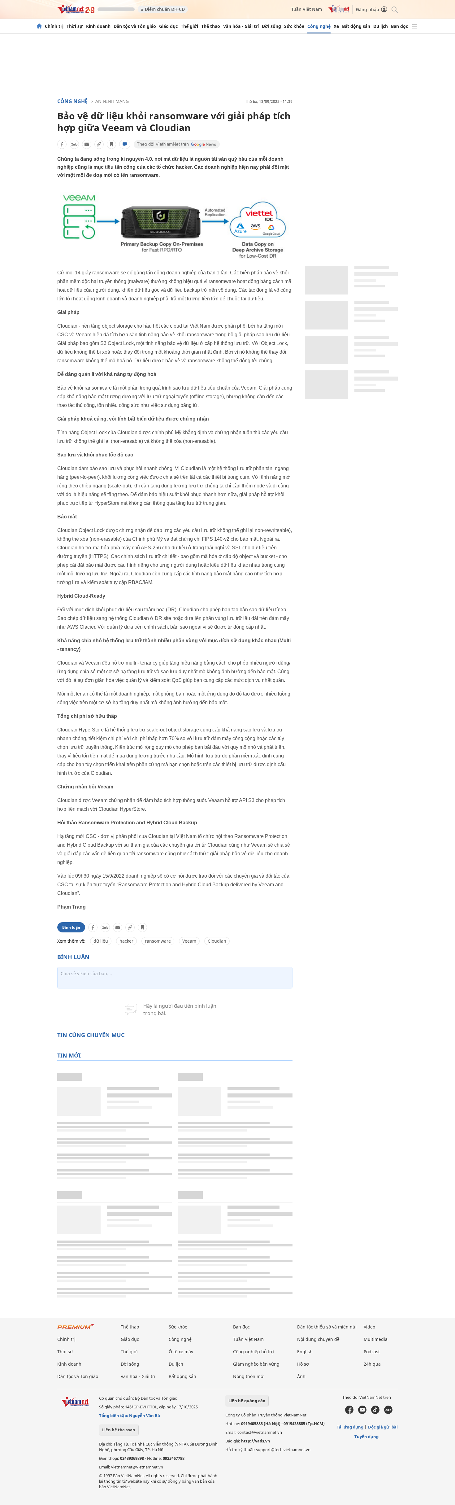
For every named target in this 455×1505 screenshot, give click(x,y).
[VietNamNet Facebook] (349, 1412)
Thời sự (75, 26)
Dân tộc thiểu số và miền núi (327, 1327)
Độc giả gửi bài (383, 1427)
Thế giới (189, 26)
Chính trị (54, 26)
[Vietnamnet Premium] (75, 1329)
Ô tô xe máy (181, 1351)
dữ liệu (100, 941)
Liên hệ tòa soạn (118, 1430)
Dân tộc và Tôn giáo (135, 26)
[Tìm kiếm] (394, 9)
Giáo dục (168, 26)
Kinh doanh (98, 26)
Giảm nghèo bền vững (256, 1364)
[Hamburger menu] (414, 26)
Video (369, 1327)
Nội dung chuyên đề (318, 1339)
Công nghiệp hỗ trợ (253, 1351)
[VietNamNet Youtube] (362, 1412)
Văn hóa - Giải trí (241, 26)
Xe (336, 26)
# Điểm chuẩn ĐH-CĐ (163, 9)
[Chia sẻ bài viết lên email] (86, 144)
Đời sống (271, 26)
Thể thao (210, 26)
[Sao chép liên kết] (99, 144)
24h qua (372, 1364)
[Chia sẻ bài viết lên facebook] (62, 144)
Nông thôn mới (249, 1376)
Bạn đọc (399, 26)
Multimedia (376, 1339)
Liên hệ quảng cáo (246, 1400)
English (305, 1351)
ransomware (158, 941)
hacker (126, 941)
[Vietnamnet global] (339, 11)
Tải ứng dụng (350, 1427)
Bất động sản (356, 26)
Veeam (189, 941)
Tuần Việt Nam (306, 9)
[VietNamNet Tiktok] (375, 1412)
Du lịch (380, 26)
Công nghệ (319, 26)
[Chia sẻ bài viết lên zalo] (74, 144)
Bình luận (71, 927)
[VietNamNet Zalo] (388, 1412)
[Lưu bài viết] (111, 144)
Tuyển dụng (366, 1436)
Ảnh (301, 1376)
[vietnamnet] (75, 12)
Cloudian (217, 941)
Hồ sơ (303, 1364)
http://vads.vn (255, 1441)
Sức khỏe (294, 26)
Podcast (372, 1351)
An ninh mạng (112, 101)
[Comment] (124, 144)
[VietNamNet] (39, 26)
